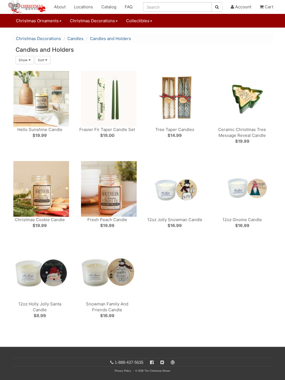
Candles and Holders (110, 38)
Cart (268, 6)
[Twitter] (162, 362)
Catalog (108, 6)
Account (242, 6)
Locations (83, 6)
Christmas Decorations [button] (92, 20)
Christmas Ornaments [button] (37, 20)
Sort (41, 60)
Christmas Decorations (38, 38)
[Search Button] (217, 7)
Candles (75, 38)
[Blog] (173, 362)
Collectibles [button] (137, 20)
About (60, 6)
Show (23, 60)
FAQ (128, 6)
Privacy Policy (123, 370)
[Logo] (29, 7)
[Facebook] (152, 362)
